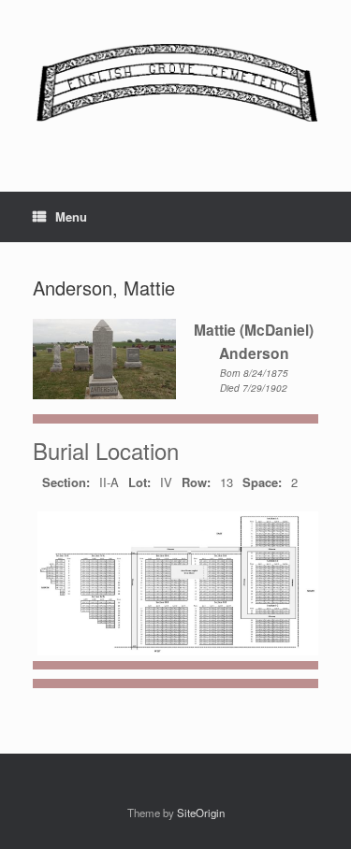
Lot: (139, 482)
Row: (196, 482)
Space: (262, 482)
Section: (66, 482)
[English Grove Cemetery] (175, 82)
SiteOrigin (201, 812)
